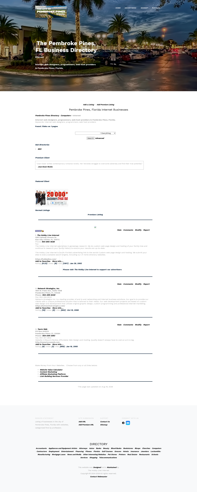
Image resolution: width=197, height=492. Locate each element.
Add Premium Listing (105, 105)
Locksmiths (155, 451)
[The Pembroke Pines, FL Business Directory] (51, 11)
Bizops (137, 448)
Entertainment (67, 451)
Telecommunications (108, 458)
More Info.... (57, 261)
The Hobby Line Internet (48, 235)
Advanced (99, 138)
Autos (91, 448)
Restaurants (144, 454)
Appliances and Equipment (60, 448)
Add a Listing (88, 105)
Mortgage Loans (58, 454)
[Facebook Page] (123, 423)
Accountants (41, 448)
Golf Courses (107, 451)
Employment (54, 451)
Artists (74, 448)
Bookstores (128, 448)
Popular (156, 8)
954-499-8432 (48, 295)
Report (146, 230)
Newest (144, 8)
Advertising (130, 8)
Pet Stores (112, 454)
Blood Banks (116, 448)
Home (118, 8)
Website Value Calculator (51, 370)
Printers (122, 454)
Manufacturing (44, 454)
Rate (119, 230)
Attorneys (83, 448)
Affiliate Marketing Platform (53, 374)
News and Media (74, 454)
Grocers (117, 451)
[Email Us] (128, 423)
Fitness (88, 451)
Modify (138, 230)
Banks (98, 448)
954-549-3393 (48, 336)
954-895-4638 (48, 242)
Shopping (93, 458)
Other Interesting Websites (94, 454)
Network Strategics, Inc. (49, 288)
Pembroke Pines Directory (47, 115)
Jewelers (145, 451)
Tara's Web (42, 329)
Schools (154, 454)
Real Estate (132, 454)
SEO (39, 149)
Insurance (135, 451)
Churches (146, 448)
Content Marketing (48, 372)
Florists (96, 451)
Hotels (126, 451)
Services (84, 458)
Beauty (106, 448)
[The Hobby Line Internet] (95, 227)
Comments (128, 230)
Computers (66, 115)
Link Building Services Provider (54, 376)
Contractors (42, 451)
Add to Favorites (42, 261)
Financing (79, 451)
